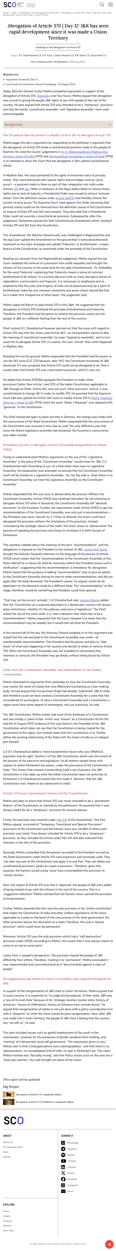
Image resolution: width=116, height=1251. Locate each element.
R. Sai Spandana (59, 61)
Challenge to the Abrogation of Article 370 (39, 12)
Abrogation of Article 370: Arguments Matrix (38, 1094)
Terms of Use (80, 1244)
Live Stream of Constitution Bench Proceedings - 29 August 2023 (40, 84)
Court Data (8, 1230)
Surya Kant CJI (98, 55)
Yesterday (43, 96)
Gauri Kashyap (38, 61)
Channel (7, 1225)
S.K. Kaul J (48, 55)
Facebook (72, 1179)
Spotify (71, 1154)
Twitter (71, 1173)
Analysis (7, 1220)
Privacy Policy (65, 1244)
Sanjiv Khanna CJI (64, 55)
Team (5, 1151)
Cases (14, 12)
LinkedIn (71, 1167)
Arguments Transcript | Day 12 (21, 79)
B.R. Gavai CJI (82, 55)
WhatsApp (73, 1142)
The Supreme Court (13, 1147)
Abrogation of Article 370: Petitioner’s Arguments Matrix (45, 1102)
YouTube (71, 1161)
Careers (7, 1156)
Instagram (72, 1185)
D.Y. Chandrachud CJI (30, 55)
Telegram (72, 1148)
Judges (7, 1215)
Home (6, 12)
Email (70, 1191)
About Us (8, 1142)
